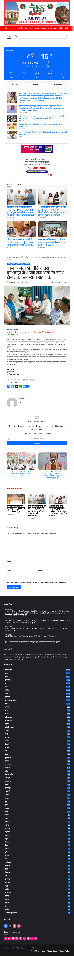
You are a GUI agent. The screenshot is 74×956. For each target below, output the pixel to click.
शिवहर (7, 845)
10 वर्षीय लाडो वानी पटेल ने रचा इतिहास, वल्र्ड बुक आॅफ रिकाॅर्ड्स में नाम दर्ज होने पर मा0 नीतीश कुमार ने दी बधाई (58, 511)
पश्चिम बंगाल (8, 717)
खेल (25, 28)
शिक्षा (6, 734)
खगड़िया (7, 879)
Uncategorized (11, 913)
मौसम (6, 906)
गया (6, 876)
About (49, 951)
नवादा (6, 818)
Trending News (11, 700)
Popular (14, 85)
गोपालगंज (7, 872)
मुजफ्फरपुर (8, 757)
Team (55, 951)
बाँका (6, 754)
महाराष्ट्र (7, 768)
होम (6, 28)
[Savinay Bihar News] (37, 13)
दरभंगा (7, 737)
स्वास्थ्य (50, 28)
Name (9, 561)
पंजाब (6, 811)
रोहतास (7, 724)
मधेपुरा (7, 835)
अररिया (7, 903)
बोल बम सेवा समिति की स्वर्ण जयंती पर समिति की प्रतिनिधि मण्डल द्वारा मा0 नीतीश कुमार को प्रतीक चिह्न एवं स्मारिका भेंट (37, 511)
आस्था (55, 28)
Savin (11, 282)
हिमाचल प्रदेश (9, 774)
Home (10, 257)
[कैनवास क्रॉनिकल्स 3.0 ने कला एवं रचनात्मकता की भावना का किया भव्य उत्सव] (52, 229)
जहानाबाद (8, 865)
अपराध (37, 28)
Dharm (7, 842)
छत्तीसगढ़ (7, 828)
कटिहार (7, 896)
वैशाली (7, 744)
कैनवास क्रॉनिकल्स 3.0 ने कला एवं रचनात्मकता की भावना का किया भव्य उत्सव (52, 242)
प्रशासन (43, 28)
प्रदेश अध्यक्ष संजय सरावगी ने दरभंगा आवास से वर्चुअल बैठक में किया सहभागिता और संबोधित (21, 242)
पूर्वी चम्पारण (8, 720)
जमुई (6, 886)
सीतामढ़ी (7, 791)
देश (9, 28)
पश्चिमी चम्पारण (9, 727)
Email (9, 570)
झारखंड (7, 761)
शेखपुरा (7, 855)
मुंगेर (6, 801)
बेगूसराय (7, 832)
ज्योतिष (7, 909)
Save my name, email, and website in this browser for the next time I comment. (36, 582)
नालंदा (7, 741)
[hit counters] (21, 938)
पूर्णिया (6, 852)
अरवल (7, 899)
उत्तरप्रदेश (8, 764)
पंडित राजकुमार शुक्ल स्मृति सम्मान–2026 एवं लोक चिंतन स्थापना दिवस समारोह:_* (16, 509)
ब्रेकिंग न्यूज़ (20, 264)
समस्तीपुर (7, 788)
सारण (6, 785)
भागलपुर (7, 778)
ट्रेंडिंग (61, 28)
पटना (15, 257)
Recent (35, 85)
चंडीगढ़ (7, 825)
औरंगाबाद (7, 882)
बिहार (14, 264)
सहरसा (7, 822)
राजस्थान (7, 808)
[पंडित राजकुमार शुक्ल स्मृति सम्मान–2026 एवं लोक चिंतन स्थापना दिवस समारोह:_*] (16, 499)
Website (41, 570)
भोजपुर (7, 731)
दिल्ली (6, 687)
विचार (6, 703)
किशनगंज (8, 892)
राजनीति (20, 28)
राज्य (13, 28)
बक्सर (6, 710)
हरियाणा (7, 771)
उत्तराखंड (7, 795)
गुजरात (7, 798)
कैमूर (6, 869)
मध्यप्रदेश (8, 781)
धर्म (6, 751)
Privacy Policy (64, 951)
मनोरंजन (31, 28)
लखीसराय (8, 862)
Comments (58, 85)
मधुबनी (7, 838)
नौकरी (66, 28)
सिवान (6, 815)
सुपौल (6, 805)
